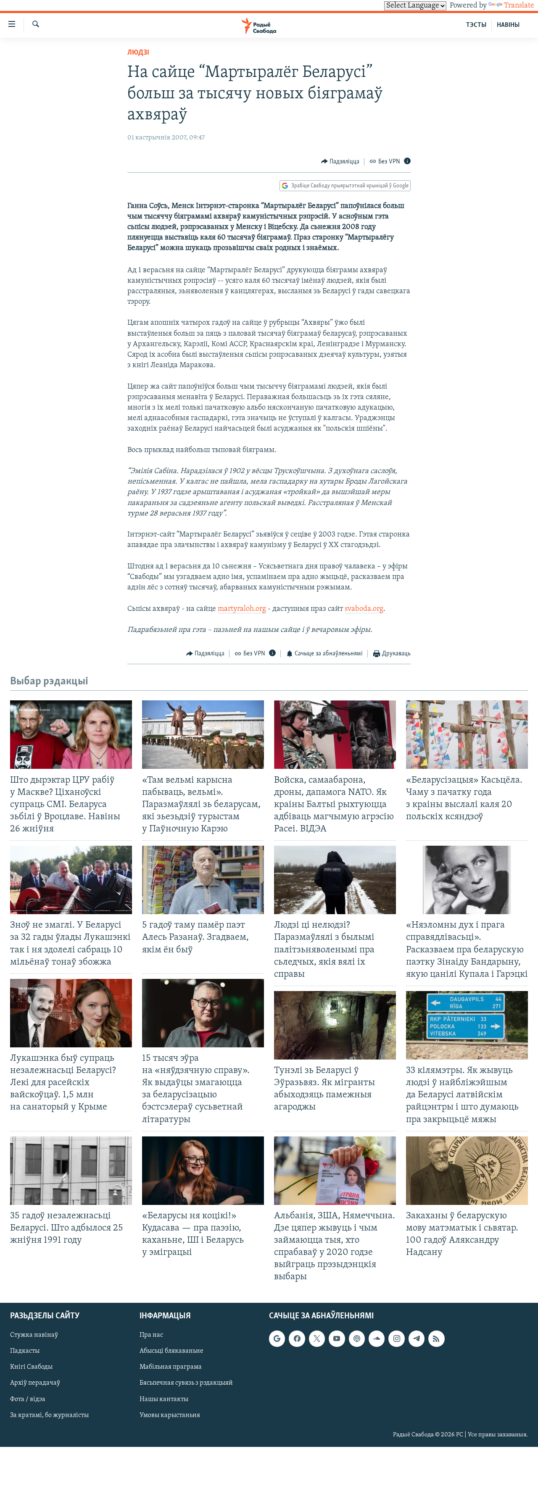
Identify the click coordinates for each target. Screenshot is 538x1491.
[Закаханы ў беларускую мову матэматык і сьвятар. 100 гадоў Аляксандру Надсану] (467, 1170)
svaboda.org (364, 609)
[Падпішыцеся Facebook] (297, 1338)
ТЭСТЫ (476, 25)
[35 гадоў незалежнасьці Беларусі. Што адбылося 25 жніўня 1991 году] (71, 1170)
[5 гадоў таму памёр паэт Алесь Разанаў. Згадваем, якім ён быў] (203, 880)
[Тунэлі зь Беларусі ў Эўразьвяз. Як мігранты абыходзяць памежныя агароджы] (335, 1025)
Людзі (138, 53)
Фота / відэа (27, 1399)
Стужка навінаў (34, 1335)
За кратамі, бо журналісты (49, 1415)
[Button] (340, 161)
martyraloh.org (242, 609)
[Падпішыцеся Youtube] (337, 1338)
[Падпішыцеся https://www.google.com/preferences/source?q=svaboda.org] (277, 1338)
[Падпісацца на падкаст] (357, 1338)
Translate (519, 6)
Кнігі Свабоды (31, 1367)
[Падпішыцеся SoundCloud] (377, 1338)
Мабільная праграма (171, 1367)
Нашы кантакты (164, 1399)
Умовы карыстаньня (170, 1415)
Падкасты (25, 1351)
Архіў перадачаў (35, 1383)
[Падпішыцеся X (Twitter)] (317, 1338)
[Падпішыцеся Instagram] (396, 1338)
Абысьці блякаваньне (171, 1351)
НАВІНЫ (508, 25)
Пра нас (151, 1335)
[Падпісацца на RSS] (436, 1338)
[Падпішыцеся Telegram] (417, 1338)
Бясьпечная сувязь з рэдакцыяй (186, 1383)
